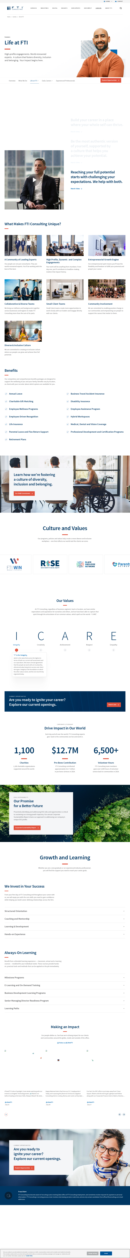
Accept (106, 1253)
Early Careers (46, 81)
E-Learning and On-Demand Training (22, 985)
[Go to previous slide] (119, 1114)
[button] (34, 80)
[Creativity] (41, 640)
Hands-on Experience (15, 934)
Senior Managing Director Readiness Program (27, 1000)
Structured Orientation (16, 911)
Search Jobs (112, 705)
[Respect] (89, 640)
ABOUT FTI (108, 8)
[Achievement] (65, 640)
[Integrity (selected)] (16, 640)
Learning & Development (17, 926)
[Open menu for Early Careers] (52, 80)
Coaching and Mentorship (17, 918)
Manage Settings (92, 1253)
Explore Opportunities (109, 80)
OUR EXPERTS (75, 8)
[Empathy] (113, 640)
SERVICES (33, 8)
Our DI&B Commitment (22, 493)
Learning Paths (12, 1008)
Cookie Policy (29, 1255)
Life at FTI (33, 81)
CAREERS (99, 8)
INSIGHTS (64, 8)
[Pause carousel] (6, 1114)
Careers (14, 17)
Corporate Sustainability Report (25, 828)
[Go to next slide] (123, 1114)
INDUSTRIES (45, 8)
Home (8, 17)
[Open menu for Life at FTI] (38, 80)
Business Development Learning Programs (25, 993)
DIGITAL (54, 8)
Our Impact (88, 8)
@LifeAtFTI (8, 1102)
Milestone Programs (14, 977)
